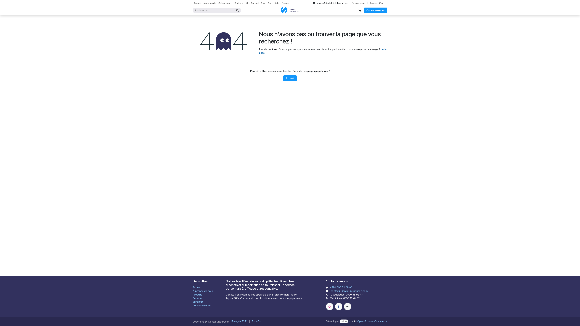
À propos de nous (203, 290)
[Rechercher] (237, 10)
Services (197, 298)
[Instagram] (329, 306)
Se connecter (358, 3)
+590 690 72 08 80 (341, 287)
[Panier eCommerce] (359, 10)
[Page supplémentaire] (347, 306)
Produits (197, 294)
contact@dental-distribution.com (349, 290)
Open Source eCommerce (372, 321)
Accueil (290, 78)
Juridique (198, 301)
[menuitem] (197, 3)
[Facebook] (338, 306)
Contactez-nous (375, 10)
